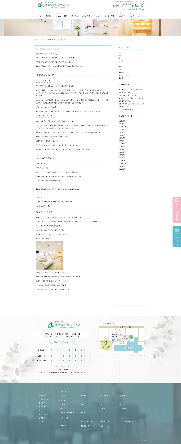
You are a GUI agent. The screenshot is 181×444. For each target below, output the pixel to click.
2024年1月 (122, 141)
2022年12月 (122, 160)
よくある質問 (110, 15)
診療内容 (74, 15)
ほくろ (121, 61)
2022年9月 (122, 169)
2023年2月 (122, 155)
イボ (120, 66)
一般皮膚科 (64, 395)
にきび (121, 69)
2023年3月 (122, 152)
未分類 (55, 54)
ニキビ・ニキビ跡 (87, 422)
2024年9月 (122, 135)
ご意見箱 (42, 418)
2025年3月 (122, 132)
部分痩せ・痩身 (86, 426)
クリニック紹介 (61, 15)
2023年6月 (122, 143)
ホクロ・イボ (105, 422)
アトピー (64, 422)
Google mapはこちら (137, 355)
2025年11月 (122, 126)
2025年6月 (122, 129)
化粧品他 (123, 395)
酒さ (120, 55)
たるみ (121, 52)
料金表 (98, 15)
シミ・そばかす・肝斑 (127, 422)
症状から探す (87, 15)
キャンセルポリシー (46, 422)
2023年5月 (122, 146)
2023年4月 (122, 149)
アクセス (141, 15)
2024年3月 (122, 138)
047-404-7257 (62, 342)
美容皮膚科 (104, 395)
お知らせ (121, 15)
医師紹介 (48, 15)
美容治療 (121, 72)
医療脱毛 (64, 426)
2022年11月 (122, 163)
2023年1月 (122, 158)
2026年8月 (122, 121)
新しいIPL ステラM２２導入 (128, 95)
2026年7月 (122, 124)
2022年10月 (122, 166)
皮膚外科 (84, 395)
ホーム (39, 15)
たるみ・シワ (105, 426)
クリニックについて (125, 75)
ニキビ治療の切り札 (125, 109)
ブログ (131, 15)
